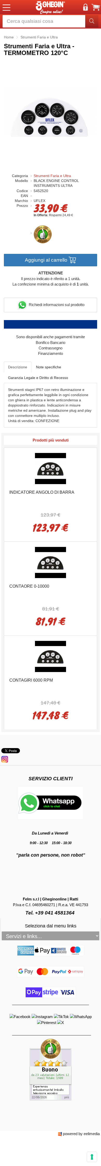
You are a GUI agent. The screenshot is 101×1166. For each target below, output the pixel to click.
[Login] (85, 7)
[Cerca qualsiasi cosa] (91, 21)
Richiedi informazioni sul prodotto (56, 304)
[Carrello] (96, 7)
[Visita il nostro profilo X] (60, 1022)
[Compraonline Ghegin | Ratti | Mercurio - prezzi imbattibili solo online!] (50, 7)
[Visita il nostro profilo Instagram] (43, 1016)
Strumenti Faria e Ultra (52, 176)
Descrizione (17, 367)
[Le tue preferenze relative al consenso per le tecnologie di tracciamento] (92, 1157)
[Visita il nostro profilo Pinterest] (47, 1022)
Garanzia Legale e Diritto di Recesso (38, 378)
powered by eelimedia (81, 1133)
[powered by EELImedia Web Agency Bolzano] (60, 1133)
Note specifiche (48, 367)
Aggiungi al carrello (47, 260)
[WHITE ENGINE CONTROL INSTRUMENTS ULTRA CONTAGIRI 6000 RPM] (50, 656)
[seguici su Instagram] (4, 759)
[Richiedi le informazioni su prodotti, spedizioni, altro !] (50, 803)
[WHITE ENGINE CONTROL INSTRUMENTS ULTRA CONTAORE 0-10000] (50, 562)
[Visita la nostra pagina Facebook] (21, 1016)
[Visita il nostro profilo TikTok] (62, 1016)
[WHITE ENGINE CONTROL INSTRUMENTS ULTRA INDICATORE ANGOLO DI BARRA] (50, 468)
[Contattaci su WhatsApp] (81, 1016)
